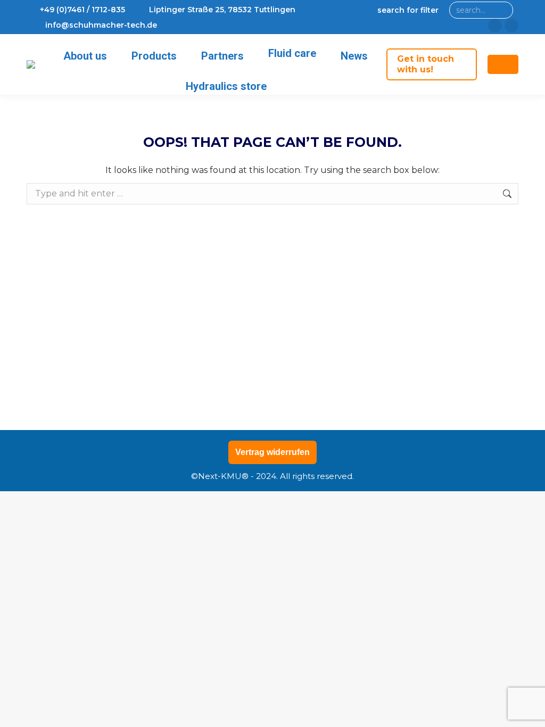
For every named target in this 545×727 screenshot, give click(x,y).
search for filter (408, 10)
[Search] (503, 10)
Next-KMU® (223, 476)
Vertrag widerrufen (272, 452)
